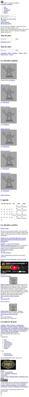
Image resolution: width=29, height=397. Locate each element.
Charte (7, 376)
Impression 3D (4, 54)
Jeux (5, 7)
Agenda (6, 11)
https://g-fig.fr (24, 382)
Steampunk (16, 331)
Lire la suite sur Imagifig (7, 249)
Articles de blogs (8, 344)
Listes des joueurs (8, 355)
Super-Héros (23, 331)
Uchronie (3, 332)
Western (8, 332)
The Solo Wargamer (6, 252)
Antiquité (3, 325)
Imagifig (3, 244)
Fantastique (4, 326)
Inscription (10, 4)
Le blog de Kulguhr (6, 276)
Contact (3, 376)
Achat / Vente (7, 345)
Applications (4, 53)
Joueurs (6, 8)
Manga (21, 328)
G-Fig (5, 3)
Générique (15, 326)
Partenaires (22, 376)
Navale (11, 329)
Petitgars (12, 80)
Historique (21, 326)
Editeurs (6, 348)
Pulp (2, 331)
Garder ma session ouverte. (9, 19)
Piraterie (15, 329)
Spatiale (6, 331)
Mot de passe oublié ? (6, 23)
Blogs (9, 53)
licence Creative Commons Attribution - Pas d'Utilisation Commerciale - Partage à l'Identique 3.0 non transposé (14, 385)
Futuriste (9, 326)
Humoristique (15, 328)
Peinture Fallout (5, 311)
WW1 (13, 332)
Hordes (2, 370)
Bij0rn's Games (4, 228)
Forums (11, 54)
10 (10, 317)
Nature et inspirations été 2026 (8, 245)
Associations (7, 10)
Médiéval (26, 328)
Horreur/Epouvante (6, 328)
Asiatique (12, 325)
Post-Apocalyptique (23, 329)
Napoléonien (4, 329)
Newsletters (7, 346)
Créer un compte (5, 22)
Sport (10, 331)
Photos (5, 13)
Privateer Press (9, 372)
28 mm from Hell (5, 299)
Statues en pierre (5, 284)
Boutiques (14, 53)
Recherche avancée (5, 42)
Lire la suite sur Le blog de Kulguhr (10, 296)
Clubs (25, 53)
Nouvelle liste (7, 353)
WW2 (16, 332)
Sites (5, 339)
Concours (6, 341)
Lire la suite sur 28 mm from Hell (9, 314)
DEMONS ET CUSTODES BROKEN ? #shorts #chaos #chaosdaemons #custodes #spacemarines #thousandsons (13, 239)
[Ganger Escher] (9, 79)
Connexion (3, 4)
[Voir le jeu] (8, 369)
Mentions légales (14, 376)
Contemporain (19, 325)
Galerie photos (7, 342)
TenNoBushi (6, 102)
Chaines (20, 53)
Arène (8, 325)
